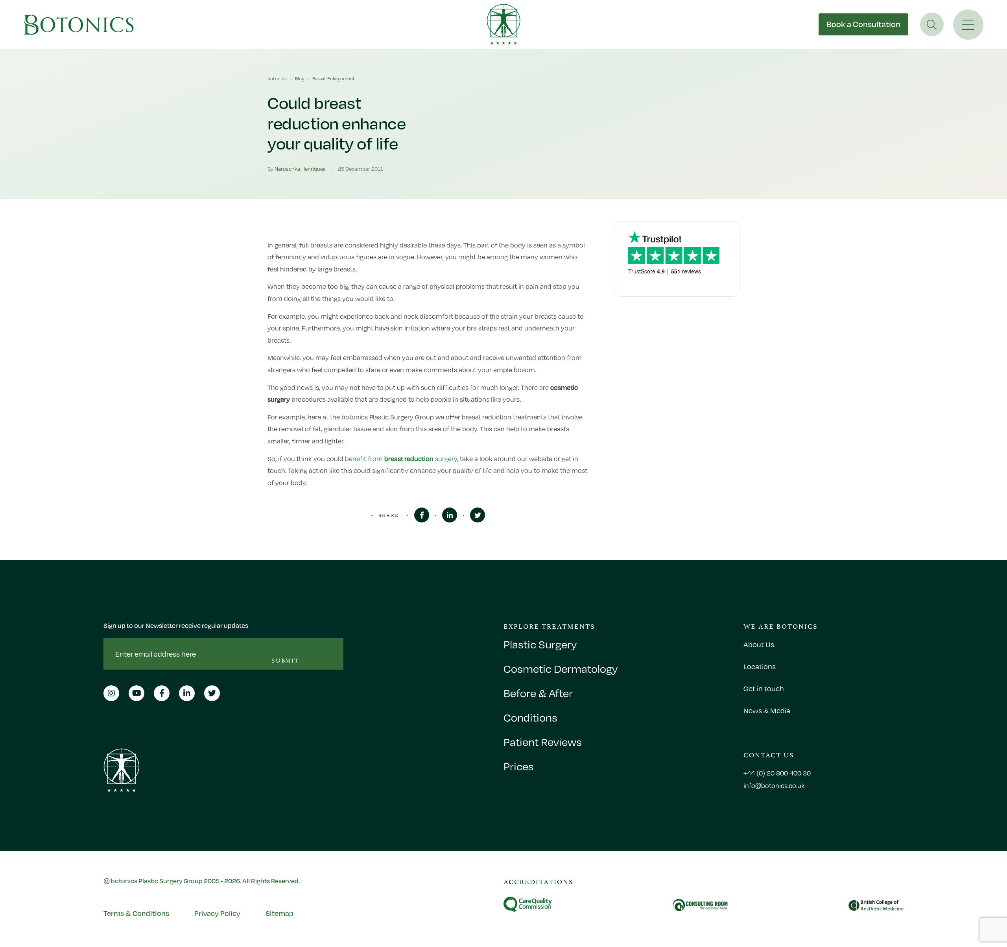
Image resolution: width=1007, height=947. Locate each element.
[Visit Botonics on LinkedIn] (449, 515)
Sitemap (279, 913)
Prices (519, 766)
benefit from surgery (401, 459)
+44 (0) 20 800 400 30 (777, 773)
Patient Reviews (543, 742)
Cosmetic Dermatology (561, 669)
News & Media (766, 710)
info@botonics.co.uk (774, 786)
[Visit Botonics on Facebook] (421, 515)
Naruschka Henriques (300, 169)
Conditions (530, 717)
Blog (299, 78)
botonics (277, 78)
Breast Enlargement (333, 78)
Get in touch (763, 688)
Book (863, 24)
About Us (758, 644)
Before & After (538, 693)
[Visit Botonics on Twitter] (477, 515)
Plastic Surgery (540, 644)
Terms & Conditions (136, 913)
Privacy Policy (217, 913)
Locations (759, 666)
